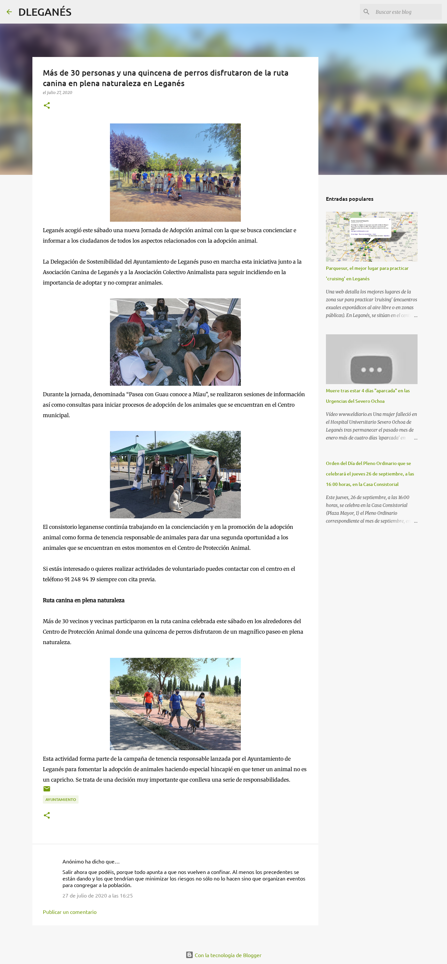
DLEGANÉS (44, 11)
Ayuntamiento (60, 799)
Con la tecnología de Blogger (227, 955)
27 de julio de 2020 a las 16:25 (98, 895)
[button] (47, 106)
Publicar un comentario (70, 911)
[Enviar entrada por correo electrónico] (47, 791)
